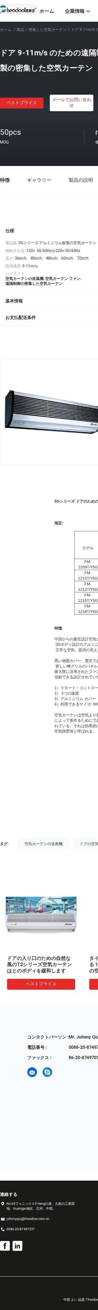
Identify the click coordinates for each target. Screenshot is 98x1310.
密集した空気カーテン (48, 29)
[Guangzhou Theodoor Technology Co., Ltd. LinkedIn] (17, 1246)
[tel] (63, 1072)
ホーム (5, 29)
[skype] (47, 1072)
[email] (32, 1072)
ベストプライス (22, 102)
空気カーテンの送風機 (43, 844)
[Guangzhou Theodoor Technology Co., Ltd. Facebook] (5, 1246)
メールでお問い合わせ (71, 102)
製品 (20, 29)
